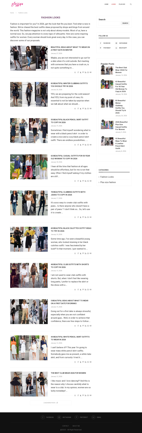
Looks (113, 4)
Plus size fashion (108, 182)
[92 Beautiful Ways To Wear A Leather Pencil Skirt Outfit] (107, 141)
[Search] (131, 4)
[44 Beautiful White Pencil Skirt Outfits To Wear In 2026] (29, 347)
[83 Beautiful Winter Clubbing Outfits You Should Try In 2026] (29, 94)
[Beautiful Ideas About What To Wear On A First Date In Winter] (29, 58)
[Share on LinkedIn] (85, 72)
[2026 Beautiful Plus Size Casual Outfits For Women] (107, 125)
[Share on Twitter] (80, 72)
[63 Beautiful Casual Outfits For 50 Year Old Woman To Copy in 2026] (29, 166)
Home (106, 4)
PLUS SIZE (122, 4)
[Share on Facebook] (78, 72)
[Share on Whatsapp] (88, 72)
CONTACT (65, 426)
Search (102, 19)
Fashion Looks (107, 177)
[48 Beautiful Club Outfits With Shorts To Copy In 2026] (29, 275)
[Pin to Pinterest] (83, 72)
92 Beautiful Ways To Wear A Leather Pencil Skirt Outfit (121, 143)
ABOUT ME (76, 426)
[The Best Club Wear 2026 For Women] (29, 384)
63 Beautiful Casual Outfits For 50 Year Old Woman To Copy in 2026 (121, 86)
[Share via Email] (90, 72)
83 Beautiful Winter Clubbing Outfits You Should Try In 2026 (120, 106)
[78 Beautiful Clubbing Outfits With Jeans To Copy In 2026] (29, 203)
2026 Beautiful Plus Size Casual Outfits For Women (121, 125)
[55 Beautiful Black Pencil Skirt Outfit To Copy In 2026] (29, 130)
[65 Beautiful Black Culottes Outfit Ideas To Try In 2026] (29, 239)
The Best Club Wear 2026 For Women (68, 373)
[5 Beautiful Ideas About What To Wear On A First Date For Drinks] (29, 311)
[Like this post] (75, 72)
